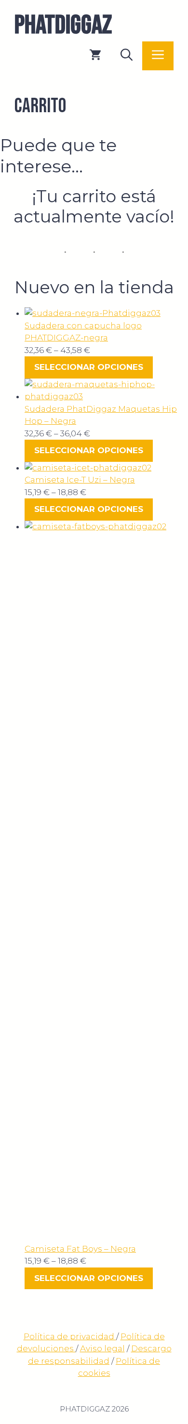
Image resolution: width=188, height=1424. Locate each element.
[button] (126, 55)
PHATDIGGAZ (63, 25)
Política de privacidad (70, 1336)
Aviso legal (102, 1348)
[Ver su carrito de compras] (95, 55)
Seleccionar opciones (88, 367)
